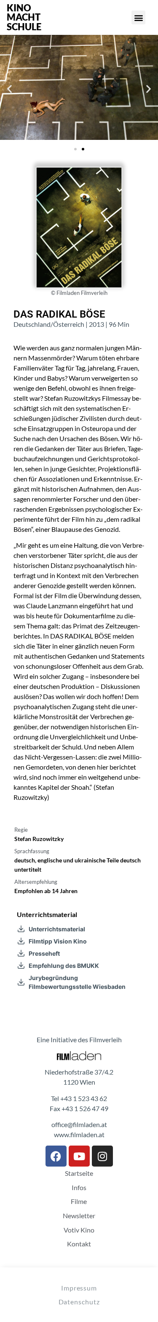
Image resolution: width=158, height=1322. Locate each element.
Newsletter (79, 1215)
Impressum (79, 1288)
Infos (79, 1187)
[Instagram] (102, 1156)
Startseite (79, 1173)
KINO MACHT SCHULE (24, 17)
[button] (138, 17)
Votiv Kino (79, 1230)
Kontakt (79, 1244)
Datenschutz (79, 1302)
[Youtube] (79, 1156)
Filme (79, 1201)
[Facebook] (56, 1156)
